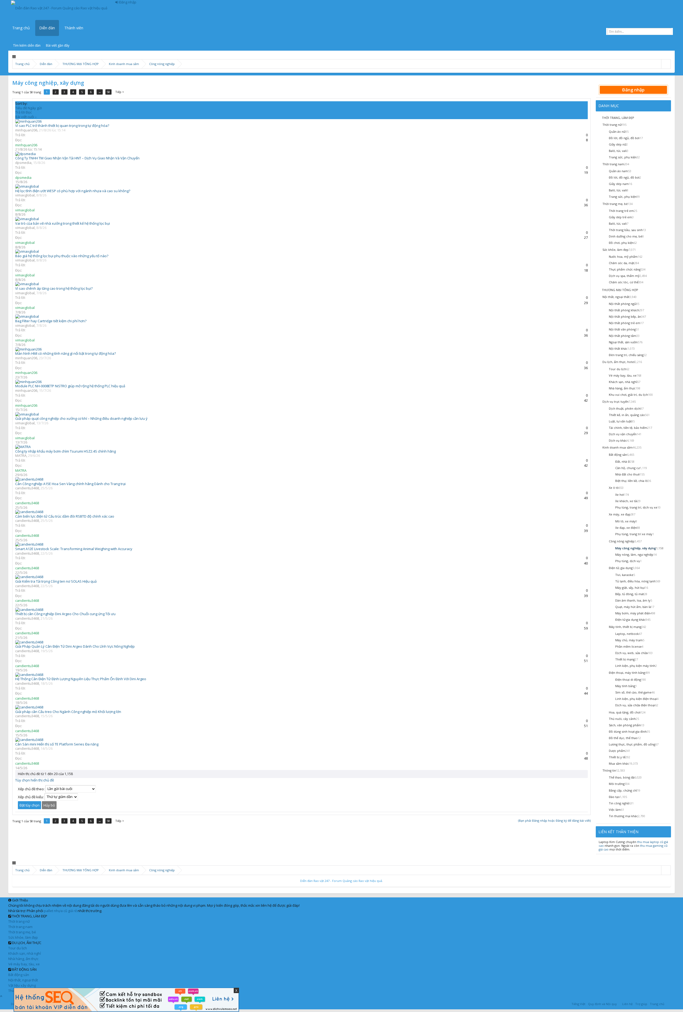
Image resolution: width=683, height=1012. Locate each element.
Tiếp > (119, 92)
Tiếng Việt (578, 1004)
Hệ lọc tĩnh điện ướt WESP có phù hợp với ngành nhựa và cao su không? (72, 190)
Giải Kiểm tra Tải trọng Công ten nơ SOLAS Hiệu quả (56, 581)
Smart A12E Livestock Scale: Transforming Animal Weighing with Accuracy (73, 548)
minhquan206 (26, 130)
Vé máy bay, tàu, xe (24, 964)
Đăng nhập (633, 90)
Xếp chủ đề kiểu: (31, 796)
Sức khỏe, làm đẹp (23, 937)
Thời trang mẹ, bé (22, 932)
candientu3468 (27, 488)
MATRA (20, 455)
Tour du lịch (17, 948)
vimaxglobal (25, 195)
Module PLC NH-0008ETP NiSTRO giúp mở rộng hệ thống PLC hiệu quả (70, 386)
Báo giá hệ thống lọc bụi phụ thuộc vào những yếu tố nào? (61, 255)
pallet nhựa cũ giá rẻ (60, 910)
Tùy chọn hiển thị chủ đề (34, 780)
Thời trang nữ (19, 921)
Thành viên (73, 27)
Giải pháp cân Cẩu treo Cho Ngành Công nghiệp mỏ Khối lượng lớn (68, 711)
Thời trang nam (20, 926)
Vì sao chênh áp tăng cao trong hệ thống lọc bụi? (54, 288)
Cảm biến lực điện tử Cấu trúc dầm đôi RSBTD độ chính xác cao (64, 516)
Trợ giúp (641, 1004)
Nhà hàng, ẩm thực (23, 958)
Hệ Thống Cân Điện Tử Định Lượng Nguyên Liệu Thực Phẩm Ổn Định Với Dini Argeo (80, 678)
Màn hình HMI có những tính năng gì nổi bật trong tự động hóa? (65, 353)
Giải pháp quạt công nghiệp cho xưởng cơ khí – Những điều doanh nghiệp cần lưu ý (81, 418)
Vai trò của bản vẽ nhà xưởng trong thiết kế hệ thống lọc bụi (62, 223)
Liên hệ (627, 1004)
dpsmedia (23, 162)
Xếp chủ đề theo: (31, 788)
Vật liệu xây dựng (22, 985)
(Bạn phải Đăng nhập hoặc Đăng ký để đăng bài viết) (554, 820)
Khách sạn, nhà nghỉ (24, 953)
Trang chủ (21, 27)
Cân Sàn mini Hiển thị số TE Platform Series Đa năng (56, 744)
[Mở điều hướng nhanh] (665, 63)
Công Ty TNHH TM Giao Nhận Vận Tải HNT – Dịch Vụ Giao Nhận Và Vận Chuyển (77, 158)
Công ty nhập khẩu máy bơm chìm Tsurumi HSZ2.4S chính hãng (65, 451)
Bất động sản (18, 974)
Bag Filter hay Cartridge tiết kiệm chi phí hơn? (50, 320)
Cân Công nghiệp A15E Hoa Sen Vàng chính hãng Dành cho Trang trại (70, 483)
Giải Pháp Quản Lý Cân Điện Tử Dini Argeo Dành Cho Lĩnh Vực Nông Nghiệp (75, 646)
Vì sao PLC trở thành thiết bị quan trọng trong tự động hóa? (62, 125)
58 (108, 92)
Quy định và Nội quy (602, 1004)
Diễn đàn (47, 27)
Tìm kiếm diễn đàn (27, 45)
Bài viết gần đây (57, 45)
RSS (669, 1003)
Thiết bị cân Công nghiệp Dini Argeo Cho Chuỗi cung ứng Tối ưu (65, 613)
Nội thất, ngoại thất (23, 980)
